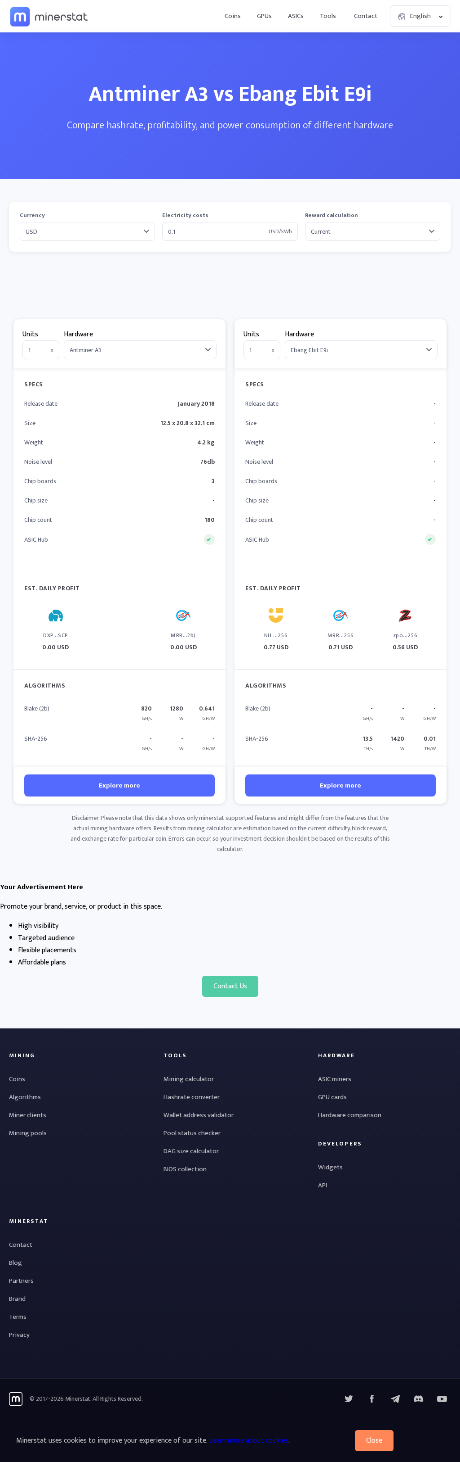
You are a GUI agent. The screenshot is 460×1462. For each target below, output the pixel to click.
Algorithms (25, 1097)
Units (30, 334)
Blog (15, 1262)
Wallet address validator (199, 1115)
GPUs (264, 16)
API (322, 1185)
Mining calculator (189, 1079)
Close (374, 1441)
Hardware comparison (349, 1115)
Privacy (19, 1334)
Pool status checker (192, 1133)
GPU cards (332, 1097)
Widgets (330, 1167)
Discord (442, 1399)
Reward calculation (331, 215)
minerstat (49, 16)
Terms (18, 1316)
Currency (32, 215)
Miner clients (27, 1115)
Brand (17, 1298)
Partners (21, 1280)
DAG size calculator (191, 1151)
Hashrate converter (192, 1097)
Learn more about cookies (248, 1441)
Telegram (395, 1399)
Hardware (78, 334)
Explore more (119, 785)
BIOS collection (185, 1169)
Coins (233, 16)
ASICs (296, 16)
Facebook (372, 1399)
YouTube (419, 1399)
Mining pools (28, 1133)
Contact (365, 16)
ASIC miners (334, 1079)
